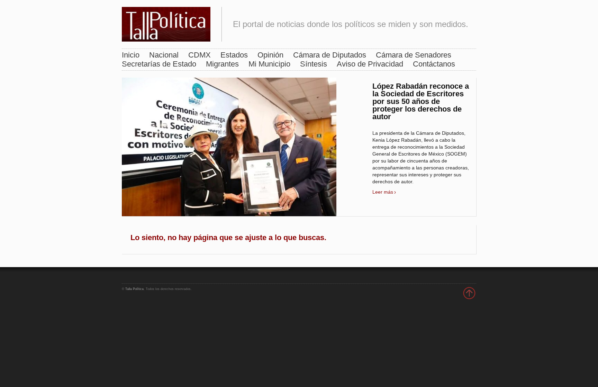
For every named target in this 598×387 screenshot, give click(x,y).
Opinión (270, 55)
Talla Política (134, 289)
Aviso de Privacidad (370, 64)
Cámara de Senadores (413, 55)
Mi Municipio (269, 64)
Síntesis (313, 64)
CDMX (199, 55)
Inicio (130, 55)
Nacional (164, 55)
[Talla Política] (166, 23)
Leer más (382, 192)
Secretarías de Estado (159, 64)
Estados (234, 55)
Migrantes (222, 64)
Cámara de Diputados (329, 55)
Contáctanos (434, 64)
